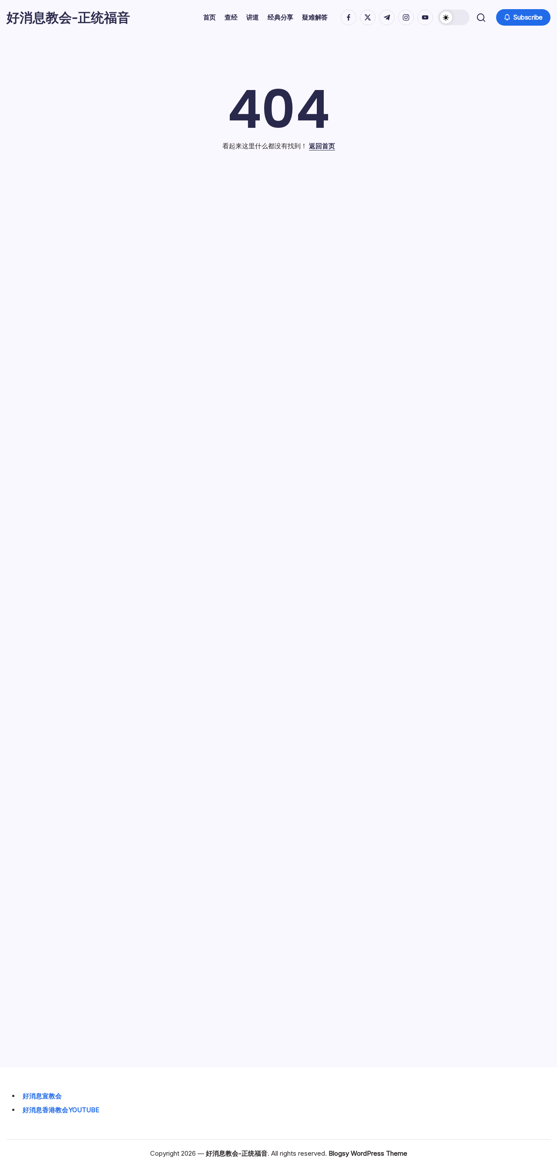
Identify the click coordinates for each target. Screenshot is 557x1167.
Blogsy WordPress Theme (368, 1153)
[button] (454, 17)
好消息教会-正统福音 (68, 17)
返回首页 (322, 146)
